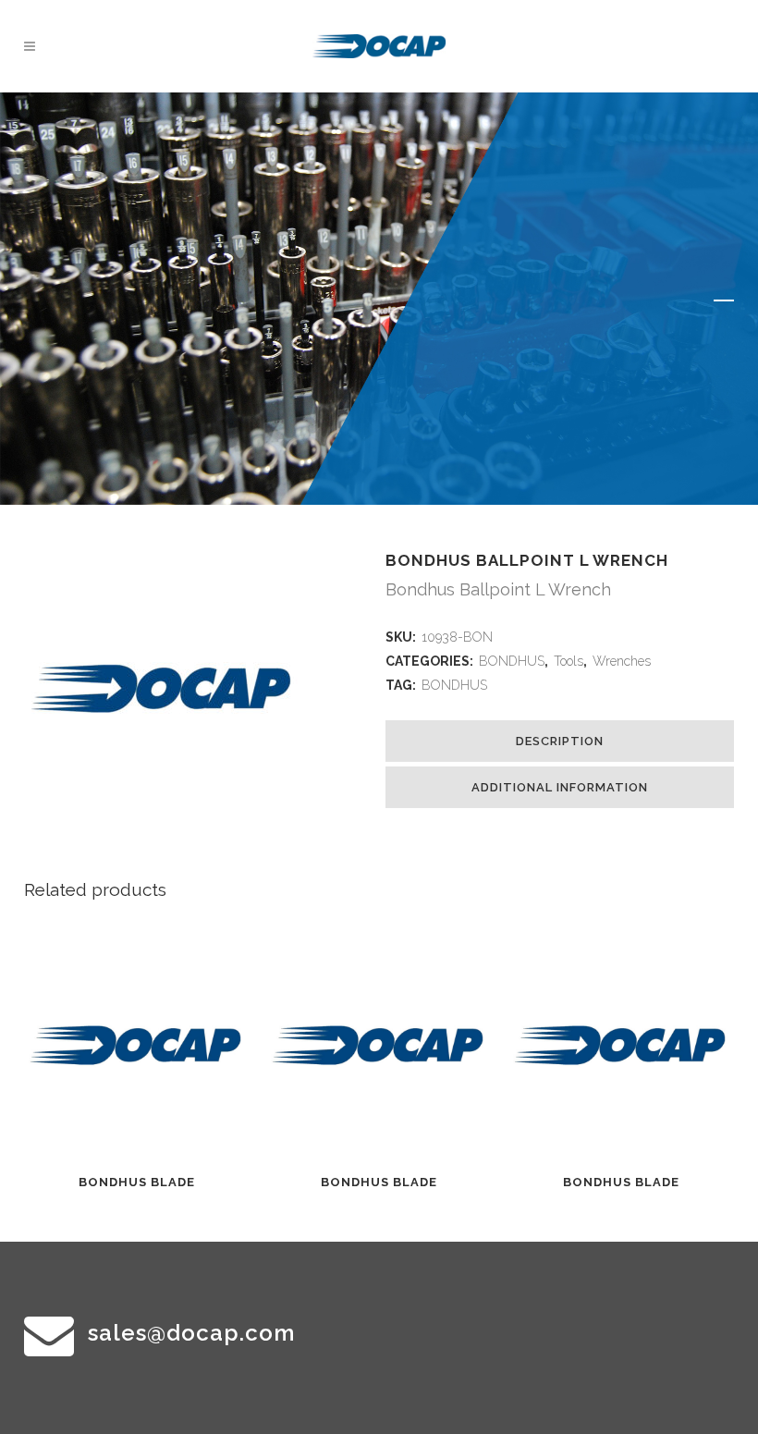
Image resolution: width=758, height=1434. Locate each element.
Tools (568, 661)
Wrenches (622, 661)
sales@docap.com (191, 1332)
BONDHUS (511, 661)
